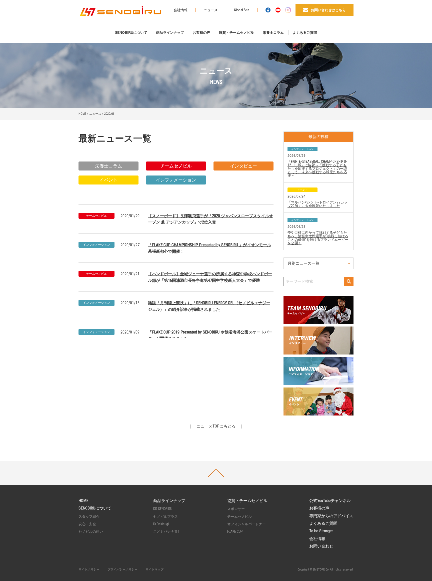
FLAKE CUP (235, 532)
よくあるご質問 (304, 32)
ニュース (211, 10)
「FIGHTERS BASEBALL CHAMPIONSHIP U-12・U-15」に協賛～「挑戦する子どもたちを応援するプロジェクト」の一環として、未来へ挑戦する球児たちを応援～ (317, 168)
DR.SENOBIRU (162, 509)
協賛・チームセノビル (236, 32)
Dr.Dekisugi (161, 524)
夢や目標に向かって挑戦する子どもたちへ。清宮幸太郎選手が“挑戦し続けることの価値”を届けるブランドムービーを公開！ (318, 238)
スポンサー (236, 509)
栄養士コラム (273, 32)
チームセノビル (176, 165)
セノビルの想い (90, 532)
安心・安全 (87, 524)
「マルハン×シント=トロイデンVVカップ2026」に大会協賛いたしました (318, 204)
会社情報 (181, 10)
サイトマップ (155, 569)
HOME (82, 114)
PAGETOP (216, 473)
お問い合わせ (321, 546)
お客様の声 (201, 32)
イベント (109, 179)
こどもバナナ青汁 (167, 532)
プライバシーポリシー (123, 569)
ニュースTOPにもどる (216, 426)
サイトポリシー (89, 569)
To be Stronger (321, 530)
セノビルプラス (165, 516)
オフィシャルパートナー (246, 524)
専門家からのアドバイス (331, 516)
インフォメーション (176, 179)
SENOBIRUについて (131, 32)
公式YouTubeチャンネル (330, 500)
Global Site (241, 10)
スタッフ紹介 (89, 516)
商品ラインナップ (170, 32)
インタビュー (243, 165)
